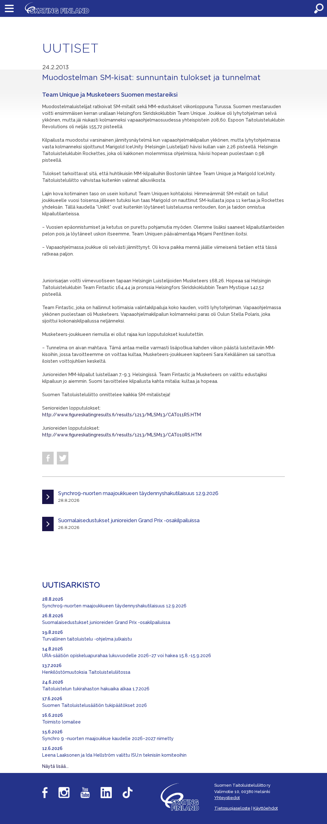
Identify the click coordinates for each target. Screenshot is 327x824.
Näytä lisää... (55, 766)
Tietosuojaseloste (232, 808)
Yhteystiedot (227, 797)
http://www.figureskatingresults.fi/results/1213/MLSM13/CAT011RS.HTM (121, 414)
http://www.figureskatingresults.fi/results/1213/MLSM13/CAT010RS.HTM (122, 434)
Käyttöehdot (265, 808)
